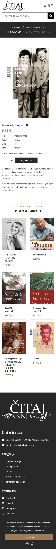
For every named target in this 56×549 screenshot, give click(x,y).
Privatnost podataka (15, 481)
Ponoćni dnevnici (39, 254)
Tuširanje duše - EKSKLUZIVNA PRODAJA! (11, 257)
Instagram (11, 508)
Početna (16, 27)
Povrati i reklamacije (15, 476)
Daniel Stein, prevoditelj (10, 310)
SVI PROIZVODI (14, 31)
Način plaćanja (12, 466)
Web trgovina (34, 27)
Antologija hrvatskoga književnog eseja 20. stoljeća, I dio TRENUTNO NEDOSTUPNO (13, 365)
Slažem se (29, 537)
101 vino (36, 358)
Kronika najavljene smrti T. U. (40, 310)
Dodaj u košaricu (26, 160)
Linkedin (10, 503)
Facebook (10, 498)
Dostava (9, 471)
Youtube (10, 513)
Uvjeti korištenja (13, 461)
